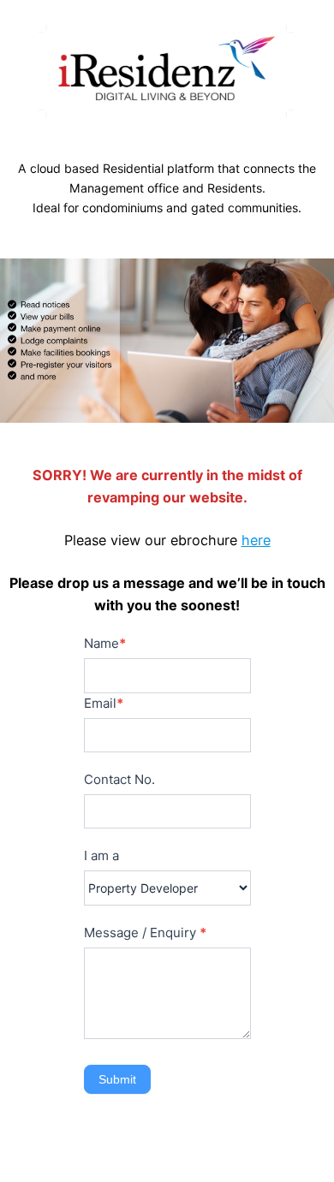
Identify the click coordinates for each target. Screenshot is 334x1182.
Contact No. (119, 779)
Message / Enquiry (145, 932)
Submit (117, 1079)
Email (103, 703)
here (256, 540)
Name (105, 643)
